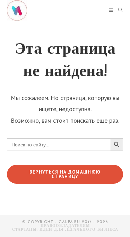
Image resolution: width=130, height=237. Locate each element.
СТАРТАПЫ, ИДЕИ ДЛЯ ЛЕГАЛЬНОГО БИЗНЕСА (65, 230)
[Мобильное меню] (111, 10)
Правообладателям (65, 226)
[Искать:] (118, 10)
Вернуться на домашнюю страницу (65, 174)
